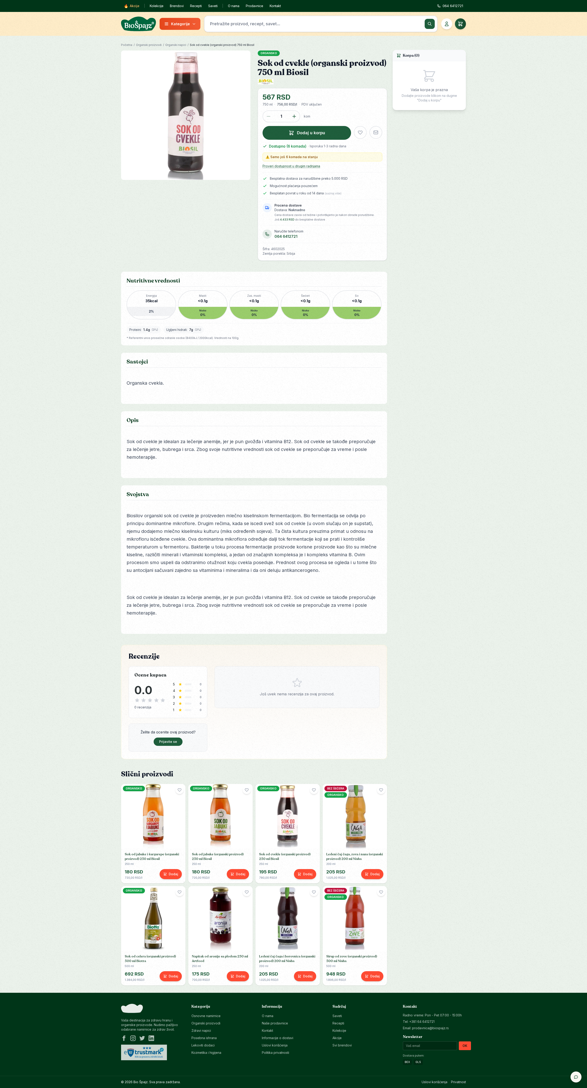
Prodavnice (254, 6)
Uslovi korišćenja (275, 1045)
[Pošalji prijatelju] (375, 132)
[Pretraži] (430, 24)
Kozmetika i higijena (206, 1052)
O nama (233, 6)
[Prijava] (446, 23)
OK (464, 1046)
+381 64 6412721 (422, 1022)
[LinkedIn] (151, 1038)
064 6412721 (285, 236)
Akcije (131, 6)
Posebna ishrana (204, 1038)
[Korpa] (460, 23)
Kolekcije (156, 6)
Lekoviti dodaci (203, 1045)
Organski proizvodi (149, 45)
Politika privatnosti (275, 1052)
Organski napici (175, 45)
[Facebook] (124, 1038)
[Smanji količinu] (268, 116)
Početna (126, 45)
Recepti (196, 6)
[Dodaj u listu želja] (360, 132)
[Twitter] (142, 1038)
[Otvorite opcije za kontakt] (575, 1076)
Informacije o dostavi (277, 1038)
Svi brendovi (342, 1045)
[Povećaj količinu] (294, 116)
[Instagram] (133, 1038)
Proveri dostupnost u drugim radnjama (291, 166)
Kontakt (275, 6)
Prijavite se (168, 742)
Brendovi (177, 6)
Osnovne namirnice (206, 1016)
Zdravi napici (201, 1030)
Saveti (213, 6)
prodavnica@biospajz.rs (430, 1028)
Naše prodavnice (275, 1023)
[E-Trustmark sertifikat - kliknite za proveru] (144, 1052)
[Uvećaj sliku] (185, 115)
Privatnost (458, 1082)
